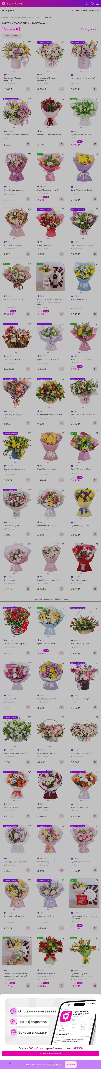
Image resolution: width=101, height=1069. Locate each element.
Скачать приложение (50, 1053)
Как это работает (54, 1064)
